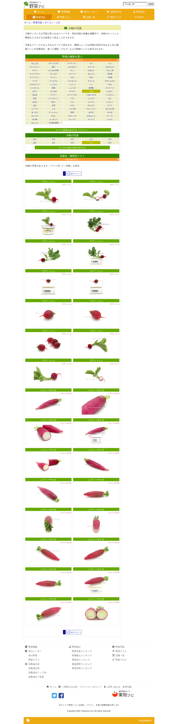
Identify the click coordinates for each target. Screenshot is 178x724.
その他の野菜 (54, 123)
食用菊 (91, 88)
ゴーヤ (34, 81)
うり (110, 63)
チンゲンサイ (72, 94)
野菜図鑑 (65, 11)
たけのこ (110, 91)
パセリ (72, 105)
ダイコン (48, 22)
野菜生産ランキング (82, 651)
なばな (34, 102)
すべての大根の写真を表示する (72, 147)
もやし (53, 116)
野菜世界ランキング (82, 668)
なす (110, 98)
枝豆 (53, 67)
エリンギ (91, 67)
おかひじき (110, 67)
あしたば (34, 63)
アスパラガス (54, 63)
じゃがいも (35, 88)
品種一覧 (90, 17)
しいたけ (53, 84)
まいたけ (34, 112)
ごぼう (91, 77)
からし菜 (110, 70)
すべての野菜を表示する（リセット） (72, 129)
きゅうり (91, 73)
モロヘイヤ (72, 116)
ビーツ (109, 105)
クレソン (53, 77)
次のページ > (75, 173)
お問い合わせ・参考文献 (119, 686)
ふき (53, 108)
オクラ (34, 70)
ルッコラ (72, 119)
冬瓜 (34, 98)
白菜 (53, 105)
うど (91, 63)
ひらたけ (91, 105)
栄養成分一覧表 (36, 676)
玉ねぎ (34, 94)
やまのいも (91, 116)
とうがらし (110, 94)
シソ (91, 84)
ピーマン (34, 108)
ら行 (58, 22)
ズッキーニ (110, 88)
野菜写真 (40, 17)
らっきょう (53, 119)
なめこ (53, 102)
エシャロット (35, 67)
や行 (72, 142)
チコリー (53, 94)
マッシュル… (54, 112)
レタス (109, 119)
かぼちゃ (91, 70)
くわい (72, 77)
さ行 (72, 139)
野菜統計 (140, 11)
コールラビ (53, 81)
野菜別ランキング (81, 659)
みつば (109, 112)
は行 (34, 142)
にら (72, 102)
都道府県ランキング (82, 664)
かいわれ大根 (54, 70)
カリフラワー (35, 73)
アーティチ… (72, 63)
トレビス (91, 98)
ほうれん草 (110, 108)
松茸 (72, 112)
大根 (91, 91)
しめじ (109, 84)
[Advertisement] (139, 66)
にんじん (91, 102)
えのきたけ (72, 67)
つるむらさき (91, 94)
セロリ (34, 91)
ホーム (40, 11)
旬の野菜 (32, 655)
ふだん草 (72, 108)
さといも (91, 81)
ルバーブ (91, 119)
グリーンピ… (35, 77)
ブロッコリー (91, 108)
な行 (110, 139)
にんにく (110, 102)
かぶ (72, 70)
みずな (91, 112)
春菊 (53, 88)
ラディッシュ (48, 181)
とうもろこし (54, 98)
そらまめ (53, 91)
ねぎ (34, 105)
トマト (72, 98)
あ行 (34, 139)
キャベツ (72, 73)
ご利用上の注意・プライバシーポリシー (82, 686)
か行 (53, 139)
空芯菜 (109, 73)
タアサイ (72, 91)
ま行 (53, 142)
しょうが (72, 88)
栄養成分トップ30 (37, 672)
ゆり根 (34, 119)
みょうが (34, 116)
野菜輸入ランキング (82, 655)
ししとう (72, 84)
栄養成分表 (115, 11)
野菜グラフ (33, 659)
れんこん (34, 123)
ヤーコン (110, 116)
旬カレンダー (90, 11)
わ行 (110, 142)
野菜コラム (65, 17)
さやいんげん (110, 81)
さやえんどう (35, 84)
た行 (91, 139)
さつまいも (72, 81)
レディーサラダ (48, 390)
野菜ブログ (115, 17)
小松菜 (109, 77)
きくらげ (53, 73)
